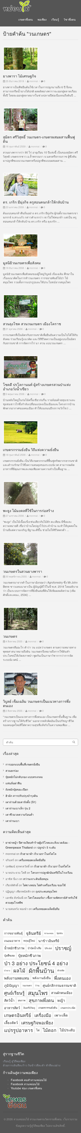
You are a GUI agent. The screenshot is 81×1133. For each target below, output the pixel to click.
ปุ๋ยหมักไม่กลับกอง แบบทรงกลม (24, 777)
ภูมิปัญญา (11, 985)
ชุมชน (60, 933)
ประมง (48, 948)
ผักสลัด (60, 970)
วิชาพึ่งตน (70, 19)
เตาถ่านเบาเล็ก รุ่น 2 (18, 808)
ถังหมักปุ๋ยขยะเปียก (17, 789)
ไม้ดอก (49, 1030)
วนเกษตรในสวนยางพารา (22, 571)
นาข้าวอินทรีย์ (48, 940)
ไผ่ (38, 1030)
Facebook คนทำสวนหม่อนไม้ (29, 1080)
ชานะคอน (48, 933)
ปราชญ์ (63, 948)
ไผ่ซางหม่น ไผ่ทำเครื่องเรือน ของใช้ (44, 885)
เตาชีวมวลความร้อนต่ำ (20, 814)
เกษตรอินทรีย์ (17, 1015)
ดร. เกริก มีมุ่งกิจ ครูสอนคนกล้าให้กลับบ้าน (36, 201)
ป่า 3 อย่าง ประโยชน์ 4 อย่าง (36, 963)
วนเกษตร (10, 636)
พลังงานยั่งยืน (41, 978)
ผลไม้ (19, 970)
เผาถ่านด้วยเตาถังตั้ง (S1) (21, 802)
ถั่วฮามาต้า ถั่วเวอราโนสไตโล (38, 854)
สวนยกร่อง (12, 771)
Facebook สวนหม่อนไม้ (25, 1084)
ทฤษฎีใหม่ (29, 940)
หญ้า (61, 1000)
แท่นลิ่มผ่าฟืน (14, 783)
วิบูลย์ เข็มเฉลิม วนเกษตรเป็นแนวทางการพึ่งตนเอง (36, 703)
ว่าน (37, 985)
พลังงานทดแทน (16, 977)
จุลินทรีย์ (33, 933)
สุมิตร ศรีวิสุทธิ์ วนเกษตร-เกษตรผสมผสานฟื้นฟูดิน (39, 139)
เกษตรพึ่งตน (25, 19)
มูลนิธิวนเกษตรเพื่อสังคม (22, 262)
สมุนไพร (38, 993)
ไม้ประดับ (67, 1029)
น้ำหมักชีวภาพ (14, 948)
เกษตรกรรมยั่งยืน (47, 1008)
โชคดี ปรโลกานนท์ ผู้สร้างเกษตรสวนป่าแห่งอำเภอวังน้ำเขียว (37, 386)
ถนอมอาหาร (12, 941)
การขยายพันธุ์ (13, 933)
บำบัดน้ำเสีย (34, 948)
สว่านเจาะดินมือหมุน (35, 879)
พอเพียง (42, 19)
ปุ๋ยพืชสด (9, 955)
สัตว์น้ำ (9, 1000)
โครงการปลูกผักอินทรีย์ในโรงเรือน (52, 872)
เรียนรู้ (55, 19)
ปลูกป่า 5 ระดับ (46, 847)
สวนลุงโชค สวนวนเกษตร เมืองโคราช (32, 323)
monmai (33, 81)
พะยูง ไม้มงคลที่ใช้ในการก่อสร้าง (28, 510)
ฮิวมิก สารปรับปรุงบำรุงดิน (22, 796)
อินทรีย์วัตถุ (29, 1007)
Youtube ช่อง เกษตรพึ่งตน (26, 1088)
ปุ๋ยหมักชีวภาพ (29, 955)
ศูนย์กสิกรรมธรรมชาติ (59, 985)
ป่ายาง (7, 970)
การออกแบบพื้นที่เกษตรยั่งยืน (23, 764)
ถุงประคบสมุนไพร (46, 891)
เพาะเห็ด (61, 1015)
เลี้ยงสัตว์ (11, 1022)
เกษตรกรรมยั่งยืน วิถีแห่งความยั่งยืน (31, 449)
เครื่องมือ (42, 1015)
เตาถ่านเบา (12, 821)
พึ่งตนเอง (62, 978)
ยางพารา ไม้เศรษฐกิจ (19, 75)
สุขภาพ (21, 1000)
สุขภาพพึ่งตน (41, 1000)
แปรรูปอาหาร (18, 1030)
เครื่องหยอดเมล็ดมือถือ (32, 860)
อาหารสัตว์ (12, 1007)
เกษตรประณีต (68, 1007)
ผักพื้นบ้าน (41, 970)
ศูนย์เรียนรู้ (14, 993)
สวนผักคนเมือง (61, 992)
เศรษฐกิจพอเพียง (37, 1023)
